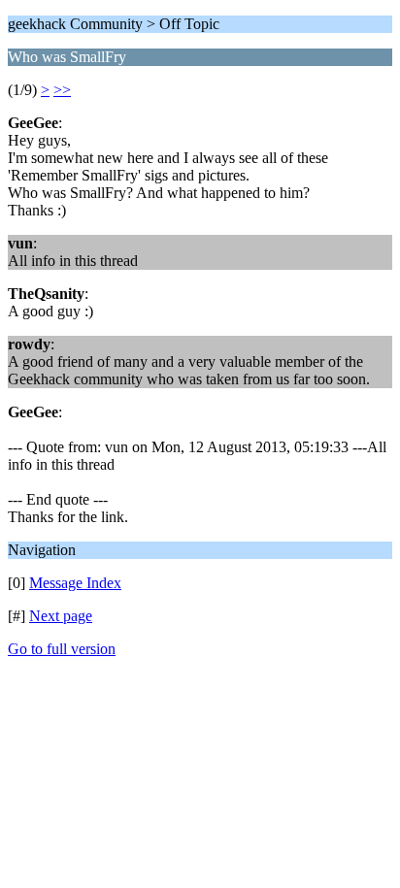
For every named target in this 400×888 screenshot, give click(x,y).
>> (62, 90)
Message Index (75, 583)
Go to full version (62, 649)
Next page (60, 616)
